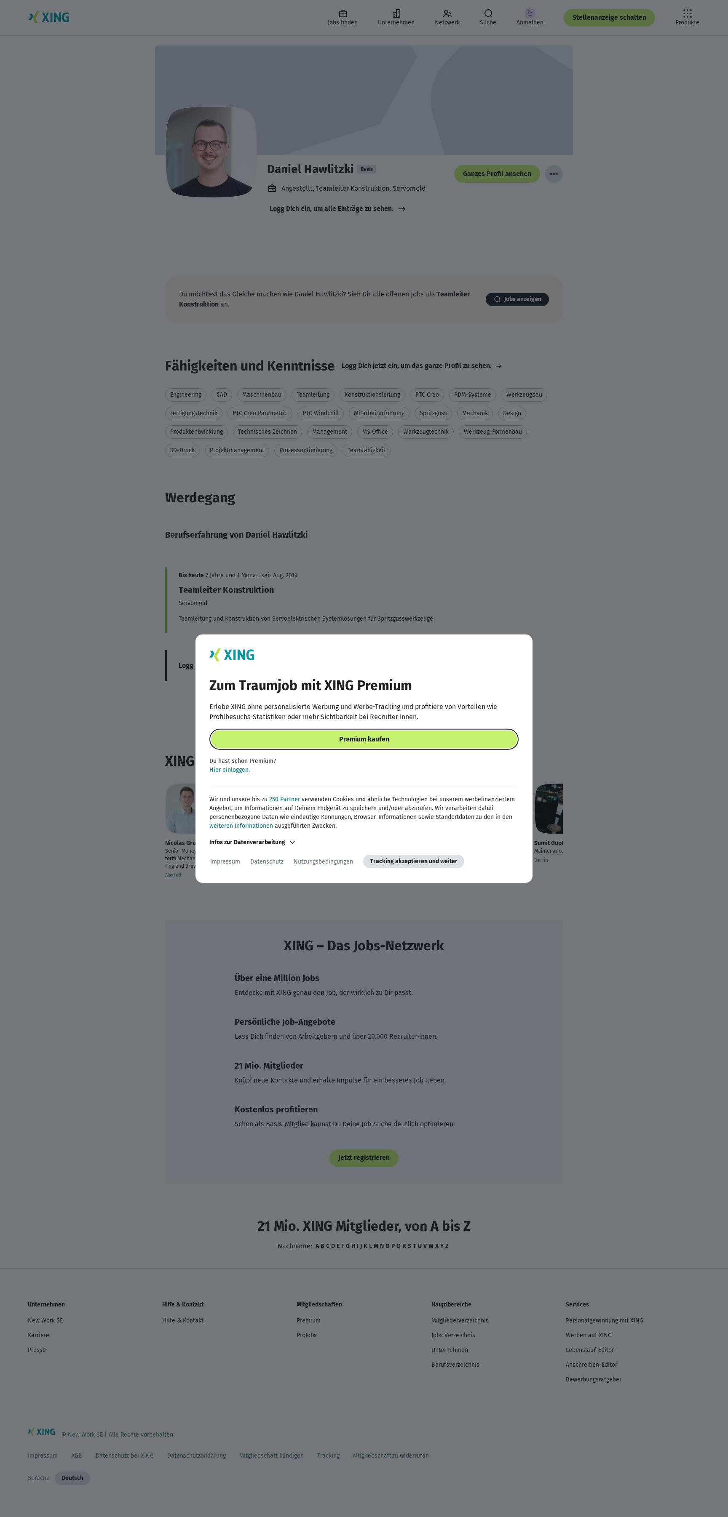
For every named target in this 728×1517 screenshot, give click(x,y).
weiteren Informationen (241, 825)
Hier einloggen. (229, 769)
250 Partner (284, 799)
